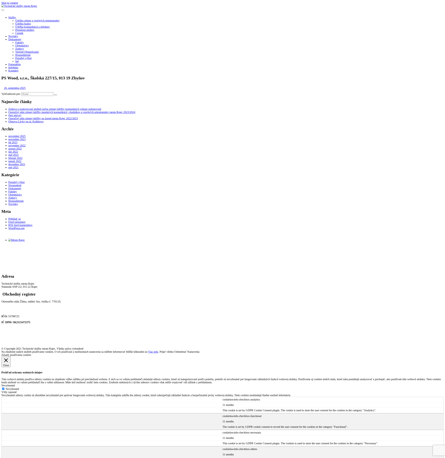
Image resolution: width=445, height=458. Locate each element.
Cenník (19, 33)
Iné (17, 61)
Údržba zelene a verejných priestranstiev (37, 20)
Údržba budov (23, 23)
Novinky (13, 36)
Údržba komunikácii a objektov (32, 26)
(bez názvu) (14, 115)
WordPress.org (16, 228)
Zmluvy (19, 48)
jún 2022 (13, 151)
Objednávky (22, 45)
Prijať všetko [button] (167, 351)
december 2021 (16, 164)
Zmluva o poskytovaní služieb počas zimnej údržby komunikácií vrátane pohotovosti (54, 109)
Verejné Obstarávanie (27, 51)
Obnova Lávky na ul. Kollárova (25, 121)
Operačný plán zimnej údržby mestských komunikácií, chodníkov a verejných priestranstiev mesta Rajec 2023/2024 (71, 112)
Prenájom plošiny (24, 29)
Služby (12, 17)
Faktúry (19, 42)
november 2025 (17, 136)
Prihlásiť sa (14, 218)
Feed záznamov (17, 221)
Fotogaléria (14, 64)
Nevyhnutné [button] (8, 385)
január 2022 (14, 161)
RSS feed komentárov (20, 225)
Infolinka (13, 67)
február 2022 (15, 158)
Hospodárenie (23, 55)
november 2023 (17, 139)
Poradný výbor (23, 58)
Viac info (153, 351)
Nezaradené (14, 185)
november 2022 (17, 145)
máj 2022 (13, 154)
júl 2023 (12, 142)
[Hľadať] (55, 94)
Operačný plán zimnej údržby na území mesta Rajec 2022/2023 (43, 118)
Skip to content (9, 2)
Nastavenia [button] (193, 351)
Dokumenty (14, 39)
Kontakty (13, 70)
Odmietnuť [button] (180, 351)
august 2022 (15, 148)
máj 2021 (13, 167)
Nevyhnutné (12, 388)
